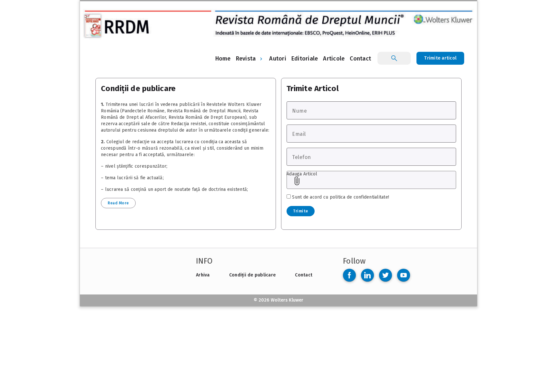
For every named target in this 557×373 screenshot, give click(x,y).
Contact (303, 275)
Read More (118, 203)
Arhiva (203, 275)
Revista (246, 58)
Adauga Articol (302, 174)
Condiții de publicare (252, 275)
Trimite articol (440, 58)
